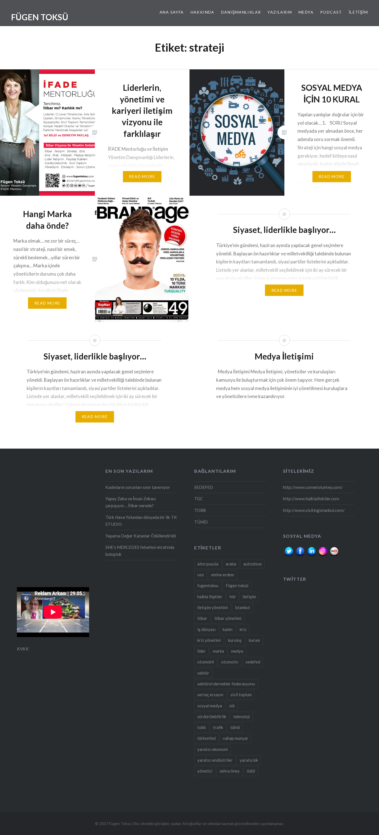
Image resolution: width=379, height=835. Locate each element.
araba (231, 563)
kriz (243, 629)
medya (237, 650)
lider (201, 650)
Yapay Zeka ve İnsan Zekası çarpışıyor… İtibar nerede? (130, 502)
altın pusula (207, 563)
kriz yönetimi (209, 640)
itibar (202, 618)
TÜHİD (201, 521)
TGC (198, 498)
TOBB (200, 510)
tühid (235, 727)
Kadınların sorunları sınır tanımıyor (137, 487)
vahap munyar (235, 738)
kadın (228, 629)
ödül (251, 770)
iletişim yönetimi (212, 607)
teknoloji (241, 716)
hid (232, 596)
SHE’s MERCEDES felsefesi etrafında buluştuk (139, 551)
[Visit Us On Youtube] (334, 555)
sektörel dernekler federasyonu (226, 683)
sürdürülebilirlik (211, 716)
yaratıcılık (249, 760)
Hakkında (202, 12)
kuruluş (235, 640)
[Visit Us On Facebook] (300, 555)
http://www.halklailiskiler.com (311, 498)
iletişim (249, 596)
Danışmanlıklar (241, 12)
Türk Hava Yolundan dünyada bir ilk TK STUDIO (141, 521)
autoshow (252, 563)
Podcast (331, 12)
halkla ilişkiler (210, 596)
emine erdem (222, 574)
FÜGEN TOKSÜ (39, 17)
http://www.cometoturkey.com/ (313, 487)
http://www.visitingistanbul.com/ (314, 510)
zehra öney (229, 770)
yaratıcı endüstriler (215, 760)
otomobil (205, 661)
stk (232, 705)
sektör (203, 672)
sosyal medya (209, 705)
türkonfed (206, 738)
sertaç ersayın (210, 694)
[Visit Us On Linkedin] (311, 555)
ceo (200, 574)
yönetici (204, 770)
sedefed (253, 661)
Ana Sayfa (172, 12)
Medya (306, 12)
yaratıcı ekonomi (212, 749)
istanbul (242, 607)
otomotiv (229, 661)
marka (218, 650)
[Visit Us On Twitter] (288, 555)
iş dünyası (206, 629)
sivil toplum (241, 694)
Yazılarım (279, 12)
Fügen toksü (237, 585)
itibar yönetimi (227, 618)
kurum (254, 640)
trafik (218, 727)
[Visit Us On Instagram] (323, 555)
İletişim (358, 12)
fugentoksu (207, 585)
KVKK (23, 648)
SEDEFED (203, 487)
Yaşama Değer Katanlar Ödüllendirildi (140, 535)
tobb (201, 727)
